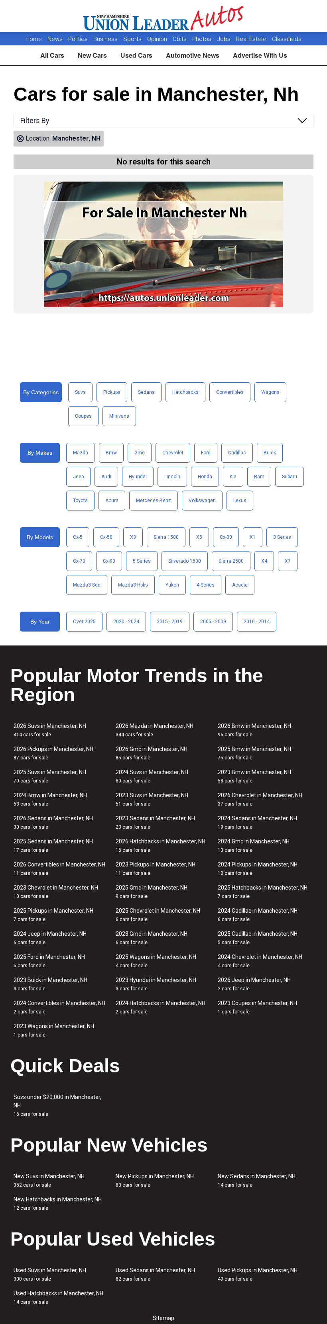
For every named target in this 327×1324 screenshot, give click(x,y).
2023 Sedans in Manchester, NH (155, 822)
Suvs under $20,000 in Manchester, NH (57, 1105)
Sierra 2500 (231, 561)
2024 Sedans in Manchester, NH (257, 822)
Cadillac (237, 453)
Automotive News (192, 55)
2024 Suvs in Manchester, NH (152, 776)
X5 (199, 537)
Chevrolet (172, 453)
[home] (163, 16)
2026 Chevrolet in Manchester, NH (260, 799)
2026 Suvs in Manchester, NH (50, 730)
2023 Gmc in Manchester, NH (151, 938)
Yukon (172, 585)
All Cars (52, 55)
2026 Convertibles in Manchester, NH (59, 868)
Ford (206, 453)
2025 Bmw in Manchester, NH (254, 753)
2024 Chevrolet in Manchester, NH (260, 961)
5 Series (142, 561)
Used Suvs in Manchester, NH (50, 1274)
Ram (259, 476)
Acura (111, 500)
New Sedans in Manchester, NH (256, 1180)
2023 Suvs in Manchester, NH (152, 799)
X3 (133, 537)
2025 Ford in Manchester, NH (49, 961)
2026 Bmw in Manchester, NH (254, 730)
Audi (106, 476)
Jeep (78, 476)
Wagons (270, 392)
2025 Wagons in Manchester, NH (156, 961)
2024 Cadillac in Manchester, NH (257, 914)
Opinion (158, 39)
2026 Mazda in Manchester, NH (154, 730)
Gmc (139, 453)
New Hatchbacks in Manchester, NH (58, 1203)
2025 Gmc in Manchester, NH (151, 891)
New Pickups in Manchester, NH (155, 1180)
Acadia (240, 585)
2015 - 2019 (170, 621)
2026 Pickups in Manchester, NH (53, 753)
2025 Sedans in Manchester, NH (53, 845)
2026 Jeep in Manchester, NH (254, 984)
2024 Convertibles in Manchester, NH (59, 1007)
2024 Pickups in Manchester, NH (257, 868)
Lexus (239, 500)
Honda (205, 476)
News (55, 39)
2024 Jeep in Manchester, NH (50, 938)
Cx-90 (109, 561)
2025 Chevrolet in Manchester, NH (158, 914)
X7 (288, 561)
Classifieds (286, 39)
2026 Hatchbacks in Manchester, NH (160, 845)
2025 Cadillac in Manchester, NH (257, 938)
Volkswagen (202, 500)
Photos (202, 39)
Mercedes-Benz (153, 500)
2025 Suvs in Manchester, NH (50, 776)
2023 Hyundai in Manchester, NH (156, 984)
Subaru (289, 476)
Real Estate (252, 39)
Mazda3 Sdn (86, 585)
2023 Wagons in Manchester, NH (54, 1030)
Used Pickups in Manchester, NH (257, 1274)
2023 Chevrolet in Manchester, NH (56, 891)
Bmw (111, 453)
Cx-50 (106, 537)
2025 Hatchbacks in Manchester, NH (262, 891)
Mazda (80, 453)
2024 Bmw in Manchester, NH (50, 799)
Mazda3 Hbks (133, 585)
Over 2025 (84, 621)
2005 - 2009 (213, 621)
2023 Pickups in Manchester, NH (155, 868)
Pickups (111, 392)
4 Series (206, 585)
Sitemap (163, 1318)
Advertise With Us (260, 55)
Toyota (80, 500)
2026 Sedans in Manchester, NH (53, 822)
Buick (270, 453)
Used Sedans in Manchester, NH (155, 1274)
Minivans (119, 416)
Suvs (80, 392)
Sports (133, 39)
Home (34, 39)
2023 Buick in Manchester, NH (50, 984)
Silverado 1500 (184, 561)
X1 (253, 537)
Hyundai (138, 476)
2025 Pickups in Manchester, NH (53, 914)
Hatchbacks (185, 392)
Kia (233, 476)
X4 (264, 561)
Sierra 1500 (166, 537)
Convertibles (230, 392)
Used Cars (136, 55)
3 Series (282, 537)
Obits (180, 39)
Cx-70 (79, 561)
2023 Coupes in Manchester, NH (257, 1007)
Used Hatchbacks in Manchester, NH (58, 1297)
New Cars (92, 55)
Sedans (146, 392)
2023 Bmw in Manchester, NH (254, 776)
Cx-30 (226, 537)
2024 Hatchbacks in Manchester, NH (160, 1007)
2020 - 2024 (126, 621)
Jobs (224, 39)
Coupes (83, 416)
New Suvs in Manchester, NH (49, 1180)
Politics (78, 39)
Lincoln (172, 476)
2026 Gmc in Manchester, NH (151, 753)
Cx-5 (78, 537)
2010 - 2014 (257, 621)
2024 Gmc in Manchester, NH (254, 845)
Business (106, 39)
